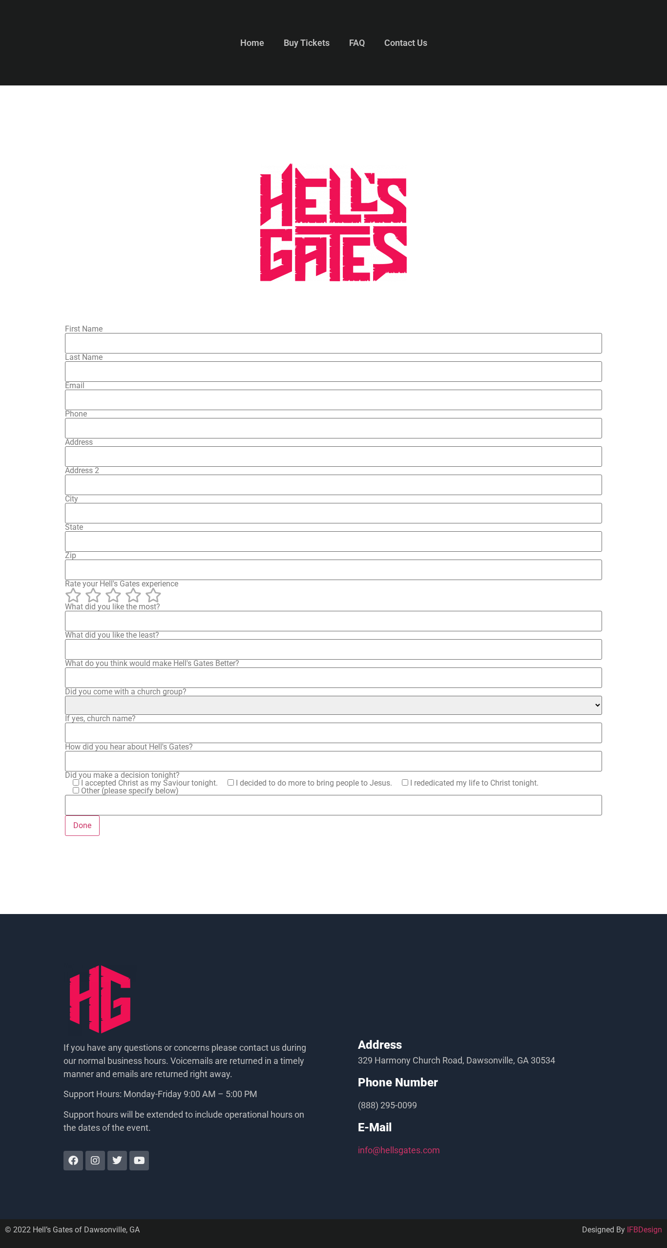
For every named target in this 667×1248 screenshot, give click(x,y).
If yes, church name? (100, 719)
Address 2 (82, 471)
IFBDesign (644, 1229)
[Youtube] (139, 1160)
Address (79, 442)
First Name (84, 329)
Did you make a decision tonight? (302, 783)
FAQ (357, 43)
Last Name (84, 358)
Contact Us (405, 43)
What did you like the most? (112, 607)
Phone (76, 414)
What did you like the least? (112, 635)
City (71, 499)
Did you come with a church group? (126, 692)
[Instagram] (95, 1160)
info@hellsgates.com (399, 1150)
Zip (70, 556)
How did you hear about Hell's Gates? (129, 747)
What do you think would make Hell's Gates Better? (152, 664)
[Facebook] (73, 1160)
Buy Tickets (307, 43)
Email (74, 386)
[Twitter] (117, 1160)
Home (252, 43)
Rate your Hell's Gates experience (121, 584)
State (74, 527)
